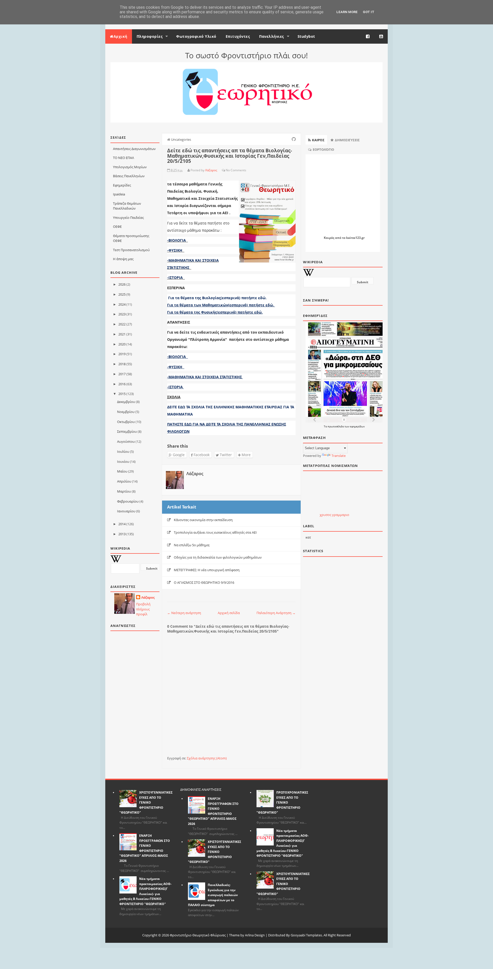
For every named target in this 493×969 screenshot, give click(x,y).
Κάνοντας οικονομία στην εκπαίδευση (203, 520)
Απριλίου (124, 481)
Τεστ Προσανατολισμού (131, 250)
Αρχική (120, 36)
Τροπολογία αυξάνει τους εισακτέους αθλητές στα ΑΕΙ (215, 532)
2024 (122, 304)
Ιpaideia (119, 194)
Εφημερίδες (122, 185)
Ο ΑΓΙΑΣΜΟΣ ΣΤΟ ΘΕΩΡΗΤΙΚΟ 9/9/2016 (204, 582)
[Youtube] (381, 36)
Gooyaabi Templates (306, 935)
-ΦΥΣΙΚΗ (175, 250)
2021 (122, 334)
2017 (122, 374)
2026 (122, 284)
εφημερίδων (357, 426)
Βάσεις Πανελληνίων (129, 176)
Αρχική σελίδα (229, 612)
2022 (122, 324)
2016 (122, 384)
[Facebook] (368, 36)
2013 (122, 534)
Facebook (201, 454)
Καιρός (329, 238)
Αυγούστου (126, 441)
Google (178, 454)
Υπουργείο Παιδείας (128, 217)
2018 (122, 364)
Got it (368, 12)
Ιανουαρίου (126, 511)
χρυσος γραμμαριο (334, 514)
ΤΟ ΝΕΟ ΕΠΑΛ (123, 157)
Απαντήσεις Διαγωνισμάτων (134, 148)
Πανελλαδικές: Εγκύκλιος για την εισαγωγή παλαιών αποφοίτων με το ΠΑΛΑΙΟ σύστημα (213, 895)
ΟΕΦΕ (117, 226)
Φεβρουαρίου (128, 501)
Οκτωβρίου (126, 421)
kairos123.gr (355, 238)
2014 (122, 524)
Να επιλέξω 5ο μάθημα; (192, 545)
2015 (122, 393)
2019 (122, 354)
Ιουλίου (123, 451)
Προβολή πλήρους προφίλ (143, 609)
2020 (122, 344)
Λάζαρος (148, 597)
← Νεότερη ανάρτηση (184, 612)
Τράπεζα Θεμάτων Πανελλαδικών (127, 206)
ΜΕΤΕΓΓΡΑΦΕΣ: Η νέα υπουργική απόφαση (207, 570)
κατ (308, 537)
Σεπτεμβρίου (127, 431)
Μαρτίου (124, 491)
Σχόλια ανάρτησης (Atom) (207, 758)
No (228, 170)
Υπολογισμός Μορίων (130, 167)
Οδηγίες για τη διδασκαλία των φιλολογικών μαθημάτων (218, 557)
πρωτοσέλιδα (336, 426)
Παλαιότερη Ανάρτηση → (276, 612)
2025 (122, 294)
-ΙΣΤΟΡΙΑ (176, 277)
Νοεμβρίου (126, 411)
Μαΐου (122, 471)
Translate (338, 455)
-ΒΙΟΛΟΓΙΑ (177, 240)
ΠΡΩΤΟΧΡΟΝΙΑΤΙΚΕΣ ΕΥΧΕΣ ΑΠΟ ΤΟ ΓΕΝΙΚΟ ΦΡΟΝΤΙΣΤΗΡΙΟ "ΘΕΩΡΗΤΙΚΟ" (282, 802)
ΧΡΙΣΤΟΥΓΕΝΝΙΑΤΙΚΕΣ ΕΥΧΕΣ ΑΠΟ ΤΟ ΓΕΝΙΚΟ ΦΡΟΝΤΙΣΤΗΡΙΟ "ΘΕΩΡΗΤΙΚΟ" (146, 802)
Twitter (225, 454)
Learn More (347, 12)
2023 (122, 314)
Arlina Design (255, 935)
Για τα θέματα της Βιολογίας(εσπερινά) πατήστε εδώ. (217, 297)
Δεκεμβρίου (126, 401)
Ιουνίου (123, 461)
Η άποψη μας (123, 259)
